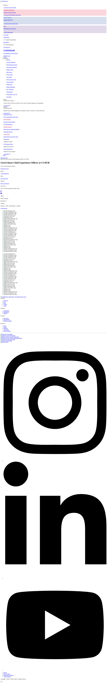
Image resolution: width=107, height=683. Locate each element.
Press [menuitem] (4, 303)
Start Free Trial (4, 157)
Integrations (6, 42)
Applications (6, 37)
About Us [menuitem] (5, 300)
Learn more (6, 47)
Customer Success (7, 114)
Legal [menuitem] (4, 305)
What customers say (8, 149)
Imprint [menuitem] (5, 672)
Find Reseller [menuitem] (6, 319)
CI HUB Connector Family (9, 7)
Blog (4, 155)
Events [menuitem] (5, 327)
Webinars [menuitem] (5, 328)
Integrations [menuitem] (6, 312)
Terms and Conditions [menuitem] (8, 675)
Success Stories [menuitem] (7, 331)
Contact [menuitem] (5, 304)
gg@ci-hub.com (4, 178)
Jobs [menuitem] (4, 302)
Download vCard (5, 168)
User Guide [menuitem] (6, 329)
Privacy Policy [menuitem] (6, 674)
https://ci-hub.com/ (5, 183)
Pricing (5, 57)
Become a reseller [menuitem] (7, 321)
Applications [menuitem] (6, 310)
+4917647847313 (5, 173)
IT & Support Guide (8, 144)
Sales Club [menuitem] (5, 318)
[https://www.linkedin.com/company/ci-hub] (54, 578)
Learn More (6, 154)
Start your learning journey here (10, 117)
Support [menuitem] (5, 313)
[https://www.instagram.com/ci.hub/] (54, 461)
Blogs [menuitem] (4, 326)
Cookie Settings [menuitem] (7, 676)
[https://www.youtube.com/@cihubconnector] (54, 670)
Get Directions (4, 208)
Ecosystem (5, 35)
